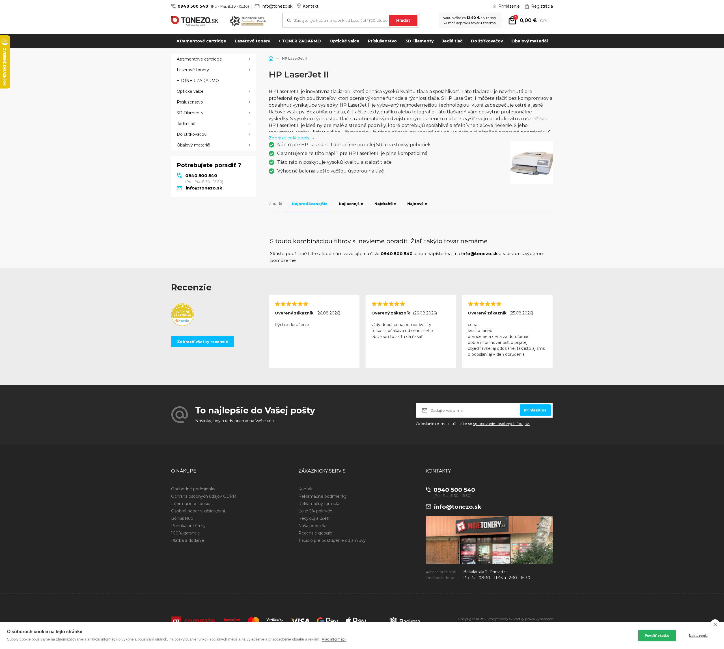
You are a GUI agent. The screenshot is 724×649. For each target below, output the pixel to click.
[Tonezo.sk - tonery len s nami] (196, 21)
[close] (715, 624)
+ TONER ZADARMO (300, 41)
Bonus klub (182, 518)
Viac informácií (334, 639)
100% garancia (185, 533)
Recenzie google (315, 533)
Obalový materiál (529, 41)
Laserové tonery (252, 41)
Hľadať (403, 20)
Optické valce (344, 41)
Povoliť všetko (657, 636)
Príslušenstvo (382, 41)
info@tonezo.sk (277, 6)
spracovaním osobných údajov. (501, 423)
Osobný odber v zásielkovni (198, 511)
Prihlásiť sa (535, 410)
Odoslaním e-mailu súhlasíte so (473, 423)
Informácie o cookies (191, 503)
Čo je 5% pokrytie (315, 511)
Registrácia (542, 6)
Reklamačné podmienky (322, 496)
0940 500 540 (193, 6)
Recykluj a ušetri (314, 518)
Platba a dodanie (187, 540)
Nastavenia (698, 636)
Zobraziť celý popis (289, 138)
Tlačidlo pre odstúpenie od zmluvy (332, 540)
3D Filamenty (419, 41)
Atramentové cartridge (201, 41)
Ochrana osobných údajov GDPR (203, 496)
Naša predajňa (312, 525)
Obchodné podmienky (193, 488)
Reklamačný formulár (319, 503)
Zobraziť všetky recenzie (202, 341)
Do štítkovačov (487, 41)
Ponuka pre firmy (188, 525)
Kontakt (310, 6)
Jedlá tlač (452, 41)
